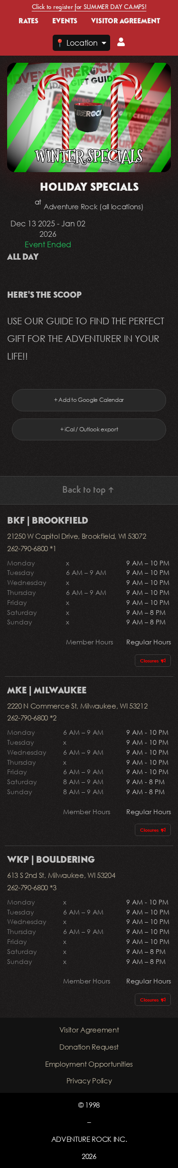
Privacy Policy (89, 1080)
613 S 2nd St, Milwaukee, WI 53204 (61, 875)
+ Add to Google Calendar (89, 399)
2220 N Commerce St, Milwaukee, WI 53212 (77, 705)
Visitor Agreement (89, 1029)
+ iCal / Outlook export (89, 429)
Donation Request (89, 1046)
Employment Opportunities (89, 1064)
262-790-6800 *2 (31, 717)
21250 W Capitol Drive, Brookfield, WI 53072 (76, 536)
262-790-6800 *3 (31, 887)
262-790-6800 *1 (31, 548)
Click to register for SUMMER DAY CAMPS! (89, 7)
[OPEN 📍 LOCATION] (104, 43)
